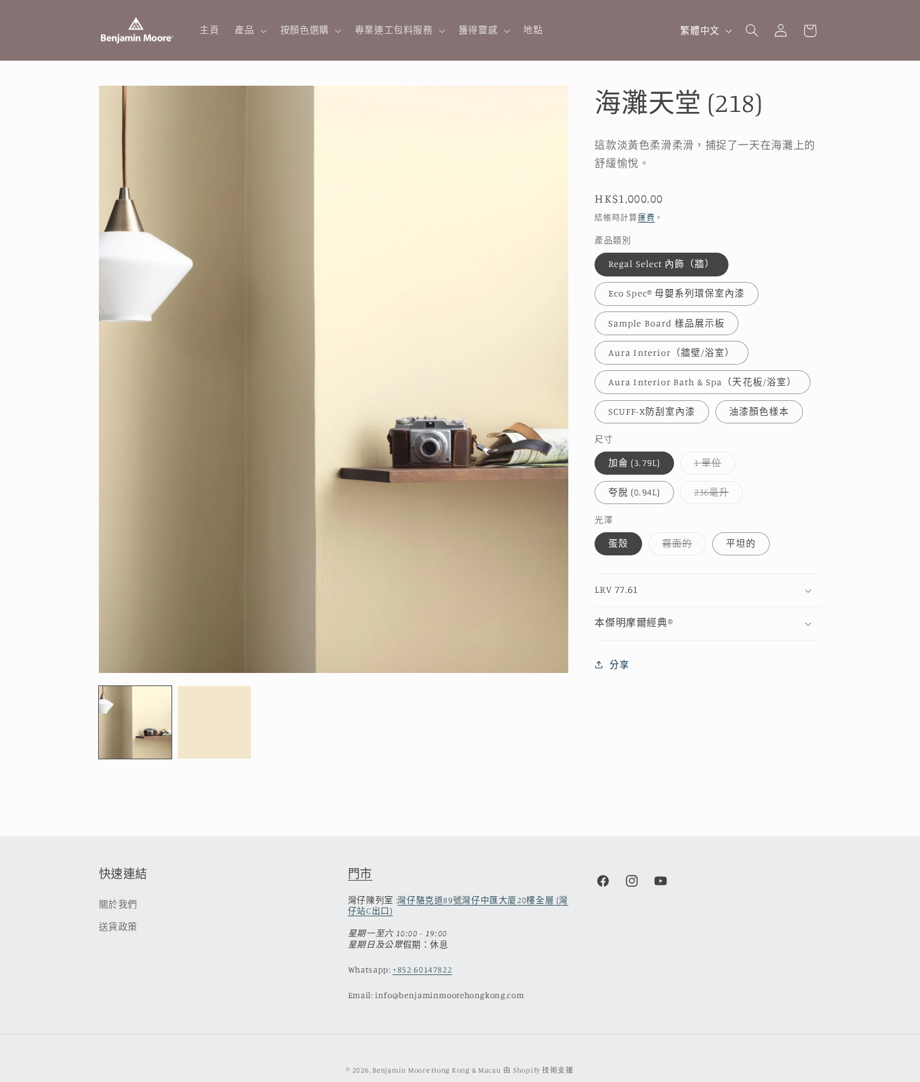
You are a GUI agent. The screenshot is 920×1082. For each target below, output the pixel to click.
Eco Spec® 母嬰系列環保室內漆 (676, 293)
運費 (646, 217)
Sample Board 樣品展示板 (666, 323)
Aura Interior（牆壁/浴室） (671, 352)
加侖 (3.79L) (634, 462)
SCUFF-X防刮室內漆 (651, 411)
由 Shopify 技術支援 (538, 1070)
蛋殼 (618, 543)
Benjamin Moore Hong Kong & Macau (436, 1070)
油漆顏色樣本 (759, 411)
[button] (249, 30)
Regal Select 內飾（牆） (661, 264)
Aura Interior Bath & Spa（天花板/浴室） (702, 382)
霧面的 (682, 546)
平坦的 (741, 543)
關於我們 (118, 904)
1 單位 (712, 466)
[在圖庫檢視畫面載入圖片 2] (214, 722)
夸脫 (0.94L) (634, 492)
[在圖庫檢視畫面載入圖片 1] (135, 722)
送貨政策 (118, 926)
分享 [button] (619, 664)
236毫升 (716, 495)
